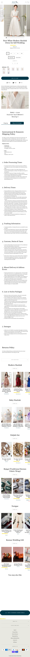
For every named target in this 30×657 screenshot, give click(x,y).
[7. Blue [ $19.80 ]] (8, 72)
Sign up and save (15, 625)
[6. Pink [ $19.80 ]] (4, 72)
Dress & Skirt (18, 57)
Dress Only (11, 57)
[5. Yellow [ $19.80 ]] (22, 69)
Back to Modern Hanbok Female (16, 612)
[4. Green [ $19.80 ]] (18, 69)
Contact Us (15, 640)
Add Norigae (7, 67)
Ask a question (15, 359)
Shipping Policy (15, 636)
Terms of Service (15, 634)
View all (15, 368)
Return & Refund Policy (15, 638)
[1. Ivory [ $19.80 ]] (4, 69)
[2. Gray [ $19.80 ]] (8, 69)
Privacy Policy (15, 632)
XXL (21, 53)
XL (17, 53)
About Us (15, 621)
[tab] (5, 123)
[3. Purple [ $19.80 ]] (13, 69)
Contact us (15, 646)
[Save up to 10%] (8, 67)
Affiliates (15, 642)
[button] (13, 45)
